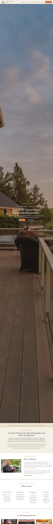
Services (23, 2)
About (38, 2)
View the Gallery (30, 219)
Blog (35, 2)
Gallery (31, 2)
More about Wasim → (28, 475)
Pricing (27, 2)
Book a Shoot (22, 219)
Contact (42, 2)
